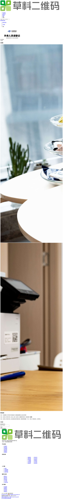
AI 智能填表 (6, 469)
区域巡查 (29, 459)
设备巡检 (29, 457)
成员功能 (5, 449)
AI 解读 (5, 468)
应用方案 (4, 13)
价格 (3, 16)
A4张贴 (3, 24)
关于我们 (5, 486)
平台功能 (4, 12)
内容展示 (5, 446)
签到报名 (35, 460)
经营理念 (5, 487)
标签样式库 (4, 22)
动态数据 (5, 448)
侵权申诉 (6, 498)
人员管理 (29, 460)
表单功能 (5, 447)
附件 (1, 427)
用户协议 (3, 498)
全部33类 (35, 463)
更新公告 (5, 478)
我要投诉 (5, 491)
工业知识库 (6, 482)
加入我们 (5, 490)
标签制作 (5, 452)
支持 (3, 17)
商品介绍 (35, 457)
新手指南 (5, 479)
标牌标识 (29, 463)
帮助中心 (5, 476)
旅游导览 (35, 459)
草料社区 (5, 477)
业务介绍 (35, 458)
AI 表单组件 (6, 470)
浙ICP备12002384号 (5, 494)
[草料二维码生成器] (29, 10)
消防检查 (29, 458)
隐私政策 (9, 498)
